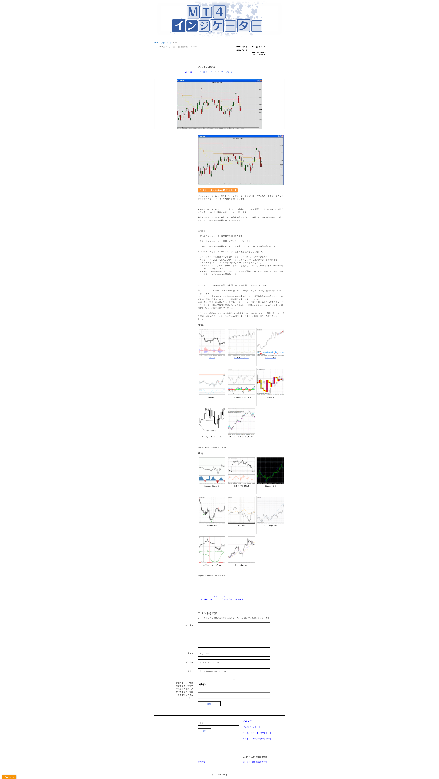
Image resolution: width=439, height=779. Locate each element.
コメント (188, 625)
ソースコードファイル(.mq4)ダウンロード (218, 190)
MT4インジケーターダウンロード (257, 733)
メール (189, 662)
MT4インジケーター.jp (163, 43)
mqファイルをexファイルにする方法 (259, 53)
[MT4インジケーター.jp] (219, 19)
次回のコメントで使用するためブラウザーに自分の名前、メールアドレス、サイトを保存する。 (184, 689)
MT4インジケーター (227, 72)
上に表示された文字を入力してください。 (184, 695)
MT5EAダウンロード (252, 727)
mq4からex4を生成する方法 (255, 762)
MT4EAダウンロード (251, 721)
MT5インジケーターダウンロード (257, 739)
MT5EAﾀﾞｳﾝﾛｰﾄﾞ (242, 50)
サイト (190, 671)
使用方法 (202, 762)
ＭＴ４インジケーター (206, 72)
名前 (190, 653)
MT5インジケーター (258, 48)
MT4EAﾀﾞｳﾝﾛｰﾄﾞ (242, 47)
